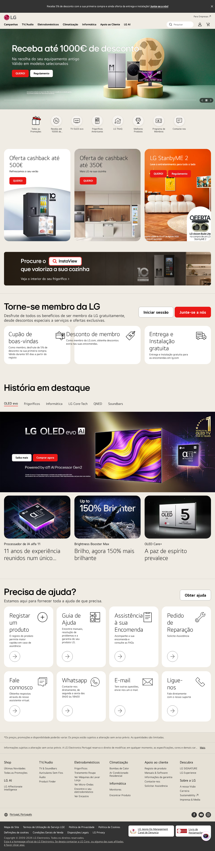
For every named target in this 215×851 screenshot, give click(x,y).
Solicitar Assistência (156, 785)
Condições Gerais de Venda (48, 832)
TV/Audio (28, 24)
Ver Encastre (81, 796)
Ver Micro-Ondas (83, 784)
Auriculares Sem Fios (51, 772)
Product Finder (47, 781)
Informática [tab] (54, 404)
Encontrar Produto (120, 795)
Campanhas (11, 24)
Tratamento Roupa (85, 772)
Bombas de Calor (119, 768)
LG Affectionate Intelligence (13, 788)
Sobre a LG (188, 780)
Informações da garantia (158, 777)
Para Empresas (201, 16)
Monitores (115, 789)
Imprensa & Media (190, 799)
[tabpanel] (107, 490)
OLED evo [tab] (11, 403)
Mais (202, 747)
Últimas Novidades (14, 768)
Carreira (184, 790)
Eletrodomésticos (48, 24)
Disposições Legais (78, 832)
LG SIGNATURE (188, 768)
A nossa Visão (188, 786)
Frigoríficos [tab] (32, 404)
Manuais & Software (156, 772)
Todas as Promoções (15, 772)
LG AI (127, 24)
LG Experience (188, 772)
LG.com (91, 340)
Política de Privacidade (81, 827)
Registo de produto (155, 768)
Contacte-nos (152, 781)
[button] (180, 24)
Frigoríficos (80, 768)
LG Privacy (99, 832)
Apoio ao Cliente (110, 24)
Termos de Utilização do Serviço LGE (44, 827)
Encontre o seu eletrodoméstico (83, 790)
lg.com (175, 357)
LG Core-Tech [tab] (78, 404)
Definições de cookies (16, 832)
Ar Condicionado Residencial (119, 774)
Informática (89, 24)
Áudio (42, 777)
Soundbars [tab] (115, 404)
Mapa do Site (11, 827)
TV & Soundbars (48, 768)
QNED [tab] (98, 404)
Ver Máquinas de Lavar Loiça (87, 779)
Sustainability (187, 795)
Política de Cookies (109, 827)
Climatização (70, 24)
